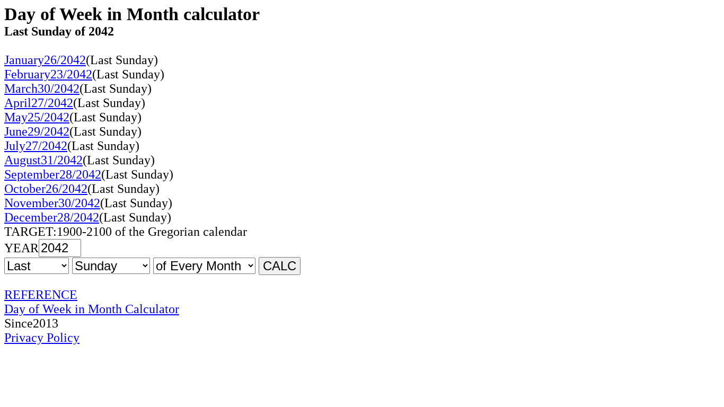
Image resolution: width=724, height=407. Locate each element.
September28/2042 (52, 174)
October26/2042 (45, 189)
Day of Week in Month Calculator (91, 309)
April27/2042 (38, 103)
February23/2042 (48, 74)
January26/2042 (45, 60)
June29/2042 (36, 131)
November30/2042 (52, 203)
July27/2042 (35, 146)
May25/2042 (36, 117)
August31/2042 (43, 160)
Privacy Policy (42, 337)
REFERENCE (40, 295)
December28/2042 (51, 217)
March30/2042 (42, 88)
